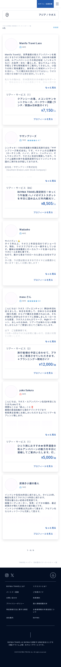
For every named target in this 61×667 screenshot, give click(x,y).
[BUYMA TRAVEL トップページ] (20, 4)
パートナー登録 (12, 592)
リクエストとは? (39, 586)
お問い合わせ (11, 598)
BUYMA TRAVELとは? (15, 586)
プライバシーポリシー (15, 604)
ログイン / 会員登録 (45, 4)
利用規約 (36, 598)
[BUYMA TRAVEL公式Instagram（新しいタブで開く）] (7, 575)
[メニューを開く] (57, 4)
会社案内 (9, 618)
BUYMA (36, 618)
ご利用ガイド (38, 592)
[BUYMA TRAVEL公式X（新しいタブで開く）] (12, 575)
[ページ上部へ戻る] (53, 575)
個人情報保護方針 (40, 604)
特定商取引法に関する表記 (17, 610)
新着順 (55, 27)
